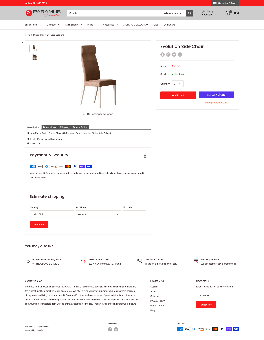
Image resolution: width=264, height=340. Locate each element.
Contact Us (169, 24)
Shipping (154, 296)
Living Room (31, 24)
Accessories (108, 24)
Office (90, 24)
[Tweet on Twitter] (174, 54)
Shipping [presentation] (64, 127)
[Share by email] (180, 54)
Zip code (127, 207)
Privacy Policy (157, 301)
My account (206, 14)
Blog (156, 24)
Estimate (39, 224)
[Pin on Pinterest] (168, 54)
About (153, 291)
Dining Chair (38, 35)
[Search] (189, 13)
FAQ (152, 310)
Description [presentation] (33, 127)
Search (154, 286)
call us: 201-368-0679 (36, 3)
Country (34, 207)
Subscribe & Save (227, 3)
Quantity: (165, 83)
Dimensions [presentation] (49, 127)
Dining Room (71, 24)
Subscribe (206, 304)
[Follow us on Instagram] (116, 329)
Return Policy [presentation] (80, 127)
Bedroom (52, 24)
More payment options (216, 102)
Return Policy (157, 305)
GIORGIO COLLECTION (135, 24)
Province (81, 207)
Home (27, 35)
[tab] (33, 127)
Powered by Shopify (34, 330)
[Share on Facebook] (162, 54)
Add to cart (178, 95)
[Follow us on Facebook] (110, 329)
